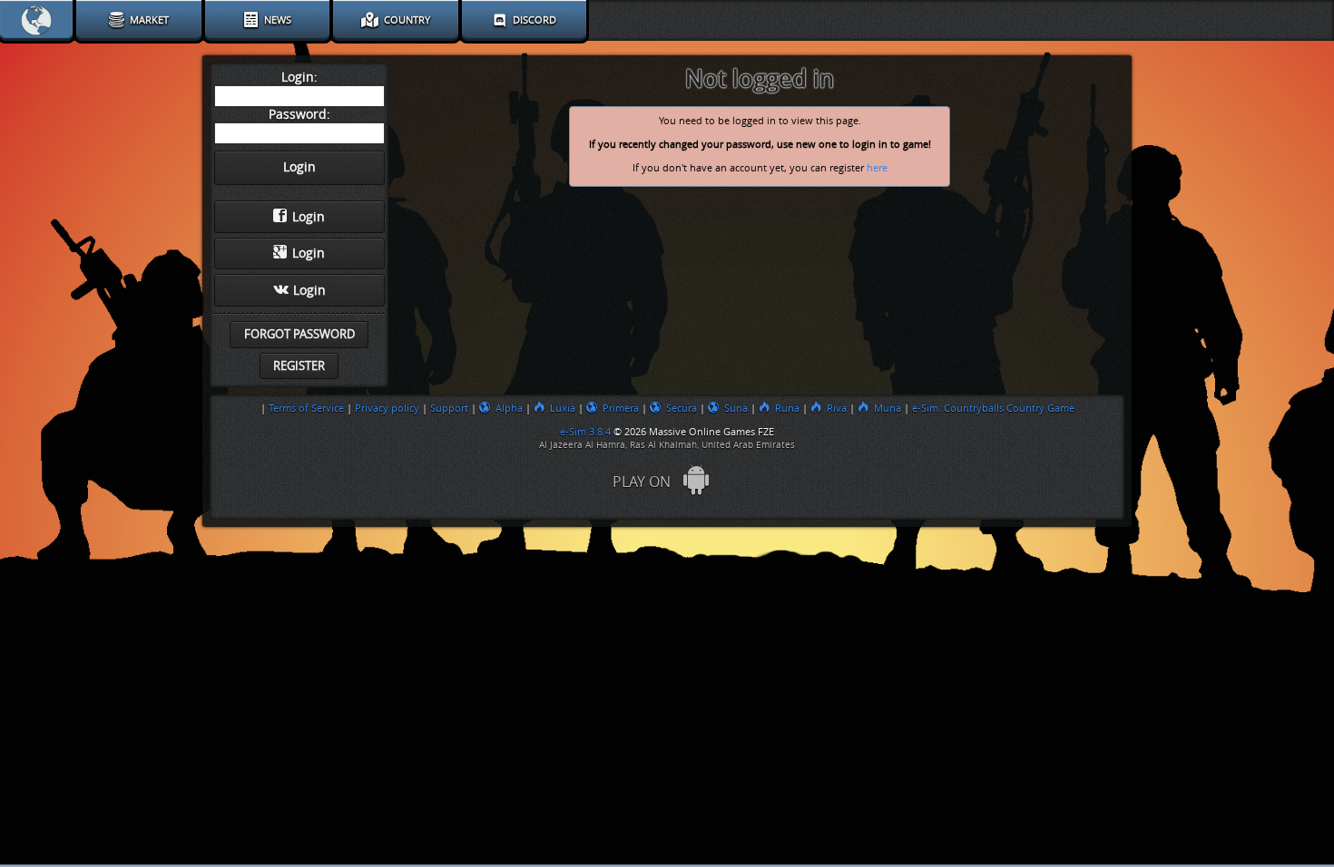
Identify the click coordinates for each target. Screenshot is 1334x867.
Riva (837, 408)
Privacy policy (387, 408)
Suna (736, 408)
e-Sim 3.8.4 (585, 431)
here (877, 168)
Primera (621, 408)
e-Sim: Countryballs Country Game (993, 408)
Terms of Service (306, 408)
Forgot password (299, 334)
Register (299, 366)
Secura (681, 408)
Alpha (509, 408)
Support (449, 408)
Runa (787, 408)
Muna (887, 408)
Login (308, 217)
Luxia (562, 408)
